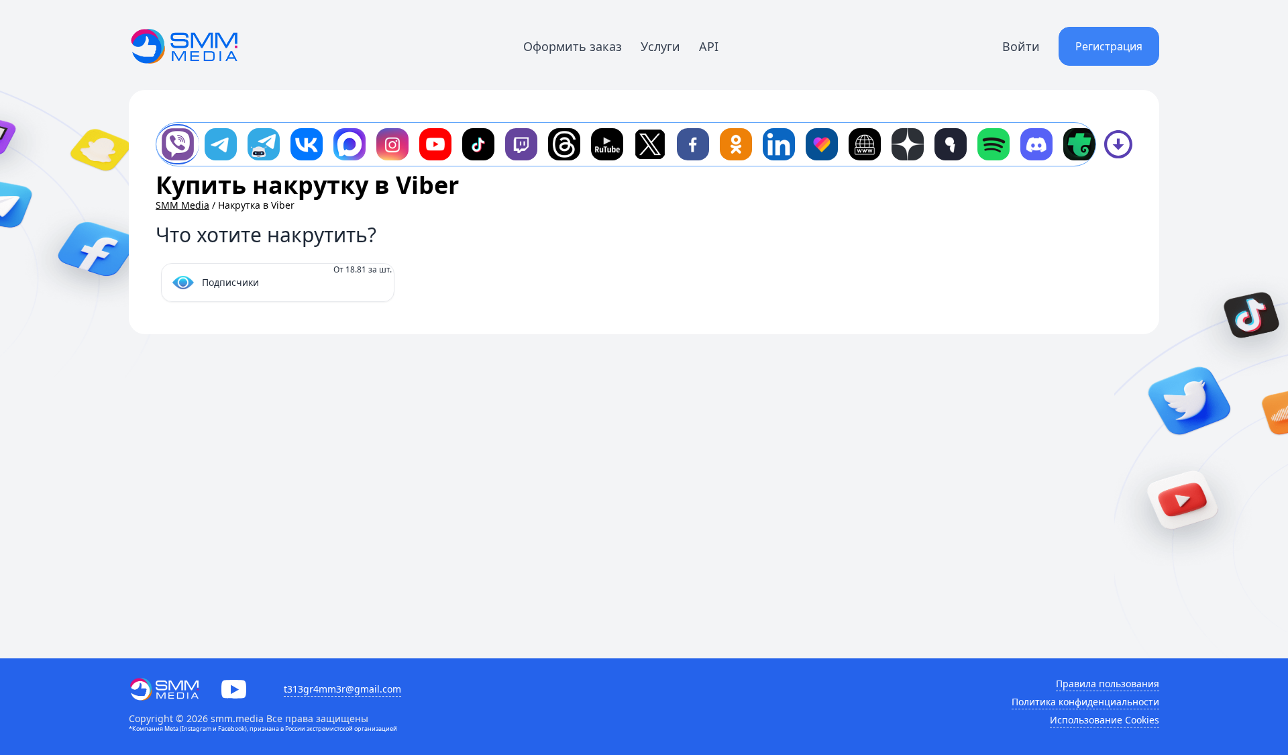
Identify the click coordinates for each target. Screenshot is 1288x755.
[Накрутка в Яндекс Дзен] (908, 144)
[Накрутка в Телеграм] (221, 144)
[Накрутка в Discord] (1036, 144)
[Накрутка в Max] (349, 144)
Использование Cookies (1104, 719)
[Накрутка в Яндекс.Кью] (950, 144)
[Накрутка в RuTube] (607, 144)
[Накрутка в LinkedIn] (779, 144)
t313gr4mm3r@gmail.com (342, 689)
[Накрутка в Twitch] (521, 144)
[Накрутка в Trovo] (1079, 144)
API (708, 46)
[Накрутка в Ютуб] (435, 144)
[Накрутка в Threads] (564, 144)
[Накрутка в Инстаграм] (392, 144)
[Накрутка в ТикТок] (478, 144)
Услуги (660, 46)
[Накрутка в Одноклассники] (736, 144)
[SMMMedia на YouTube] (233, 689)
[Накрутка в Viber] (178, 144)
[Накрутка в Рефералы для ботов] (264, 144)
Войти (1021, 46)
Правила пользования (1107, 683)
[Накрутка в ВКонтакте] (306, 144)
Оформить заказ (572, 46)
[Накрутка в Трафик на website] (865, 144)
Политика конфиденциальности (1085, 701)
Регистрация (1108, 46)
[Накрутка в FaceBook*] (693, 144)
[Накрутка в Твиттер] (650, 144)
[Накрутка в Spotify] (993, 144)
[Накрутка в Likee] (822, 144)
